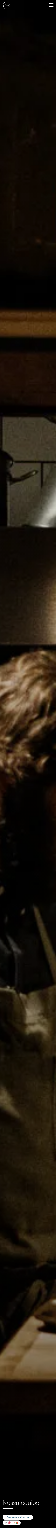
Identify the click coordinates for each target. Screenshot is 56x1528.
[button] (49, 5)
